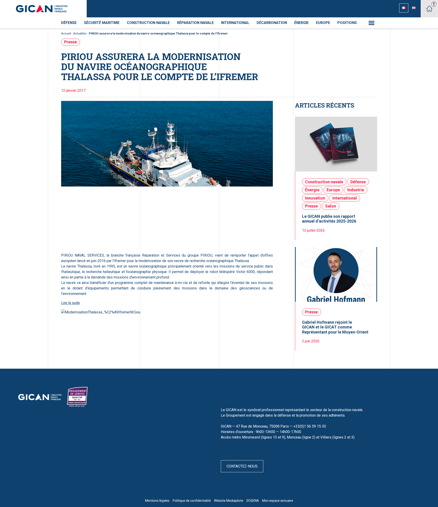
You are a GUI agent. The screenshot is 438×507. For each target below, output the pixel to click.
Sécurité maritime (102, 23)
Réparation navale (195, 23)
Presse (70, 41)
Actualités (79, 33)
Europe (323, 23)
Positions (347, 23)
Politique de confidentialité (192, 500)
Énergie (301, 23)
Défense (69, 23)
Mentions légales (157, 500)
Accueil (66, 33)
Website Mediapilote (228, 500)
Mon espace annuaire (277, 500)
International (235, 23)
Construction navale (148, 23)
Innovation (315, 198)
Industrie (355, 189)
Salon (330, 206)
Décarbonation (272, 23)
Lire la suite (70, 303)
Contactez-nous (242, 466)
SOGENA (252, 500)
